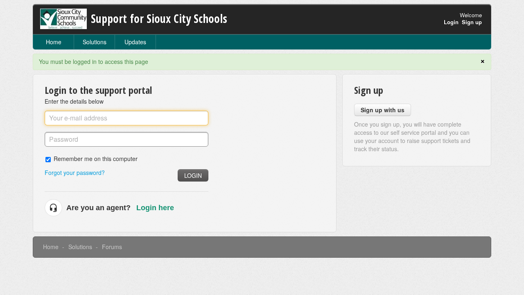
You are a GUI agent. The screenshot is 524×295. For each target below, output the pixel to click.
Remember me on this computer (96, 158)
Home (53, 42)
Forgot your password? (75, 172)
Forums (112, 247)
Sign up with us (382, 110)
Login (193, 175)
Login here (155, 208)
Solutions (94, 42)
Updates (135, 42)
